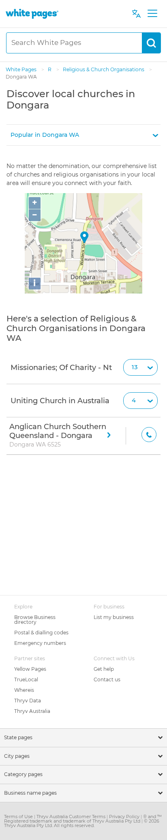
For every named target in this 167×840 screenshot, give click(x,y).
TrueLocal (26, 679)
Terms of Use (19, 816)
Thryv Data (27, 701)
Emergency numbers (40, 643)
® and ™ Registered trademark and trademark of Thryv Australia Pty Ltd (83, 819)
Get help (104, 669)
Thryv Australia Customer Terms (71, 816)
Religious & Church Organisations (104, 69)
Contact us (107, 679)
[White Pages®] (32, 13)
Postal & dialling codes (41, 632)
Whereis (24, 690)
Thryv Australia (32, 711)
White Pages (22, 69)
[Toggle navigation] (152, 13)
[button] (83, 135)
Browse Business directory (35, 619)
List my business (114, 617)
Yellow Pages (30, 669)
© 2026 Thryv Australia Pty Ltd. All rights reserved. (81, 823)
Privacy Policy (125, 816)
